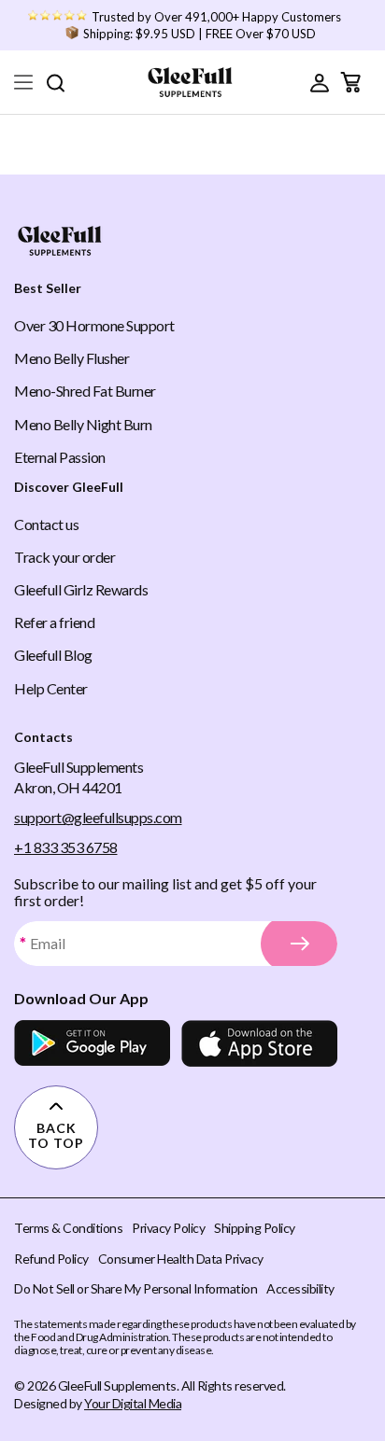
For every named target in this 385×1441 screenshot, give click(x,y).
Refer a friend (54, 622)
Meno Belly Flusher (71, 358)
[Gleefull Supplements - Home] (190, 82)
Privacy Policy (168, 1228)
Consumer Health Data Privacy (181, 1258)
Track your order (64, 557)
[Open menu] (23, 82)
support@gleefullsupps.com (98, 817)
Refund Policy (51, 1258)
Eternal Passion (60, 457)
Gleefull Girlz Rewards (81, 589)
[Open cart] (350, 82)
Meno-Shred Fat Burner (85, 390)
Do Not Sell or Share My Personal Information (135, 1288)
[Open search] (55, 82)
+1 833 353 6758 (66, 847)
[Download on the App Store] (259, 1043)
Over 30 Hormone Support (94, 325)
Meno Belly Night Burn (83, 424)
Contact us (46, 524)
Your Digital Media (132, 1403)
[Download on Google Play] (92, 1043)
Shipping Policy (254, 1228)
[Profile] (319, 82)
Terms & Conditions (68, 1228)
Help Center (51, 688)
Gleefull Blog (53, 655)
